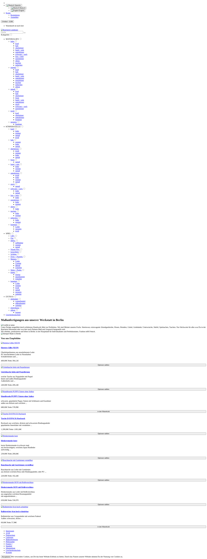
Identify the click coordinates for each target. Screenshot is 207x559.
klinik (13, 272)
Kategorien (5, 35)
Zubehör (18, 268)
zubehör (18, 294)
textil (13, 111)
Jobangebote (10, 548)
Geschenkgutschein (13, 315)
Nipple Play (15, 249)
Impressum (10, 531)
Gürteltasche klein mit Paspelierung (15, 372)
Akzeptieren (6, 557)
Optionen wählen (103, 365)
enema (17, 275)
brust (17, 98)
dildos (13, 241)
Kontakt (9, 552)
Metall (17, 265)
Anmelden (14, 17)
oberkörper (19, 48)
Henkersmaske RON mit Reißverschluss (17, 487)
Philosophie (10, 542)
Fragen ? (9, 544)
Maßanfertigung (12, 540)
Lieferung (9, 537)
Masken (14, 259)
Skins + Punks (16, 270)
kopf (17, 44)
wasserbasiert (20, 301)
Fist (12, 238)
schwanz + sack (21, 54)
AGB (8, 533)
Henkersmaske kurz (9, 441)
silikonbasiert (20, 303)
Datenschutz (10, 535)
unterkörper (19, 52)
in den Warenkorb (104, 411)
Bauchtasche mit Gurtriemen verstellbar (17, 465)
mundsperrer (20, 277)
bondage (18, 120)
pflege (17, 87)
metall (13, 89)
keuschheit (15, 252)
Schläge (14, 254)
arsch (17, 104)
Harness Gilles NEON (10, 348)
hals (16, 46)
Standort (9, 546)
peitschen (18, 65)
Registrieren (15, 15)
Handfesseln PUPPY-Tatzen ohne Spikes (17, 396)
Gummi (18, 263)
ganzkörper (19, 59)
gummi (13, 67)
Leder (17, 227)
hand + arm (19, 50)
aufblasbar (19, 243)
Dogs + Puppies (17, 257)
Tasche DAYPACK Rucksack (13, 418)
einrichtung (15, 308)
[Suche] (25, 32)
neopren (14, 122)
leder (13, 41)
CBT (13, 236)
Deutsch (22, 8)
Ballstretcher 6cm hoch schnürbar (15, 511)
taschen (18, 63)
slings (17, 61)
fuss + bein (19, 56)
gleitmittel (14, 299)
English (21, 10)
